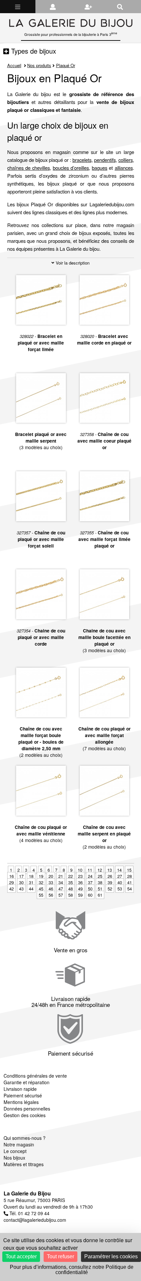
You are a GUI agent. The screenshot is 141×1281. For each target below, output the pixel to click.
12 (99, 870)
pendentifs (105, 159)
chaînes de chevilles (28, 167)
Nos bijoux (14, 1157)
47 (60, 888)
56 (51, 895)
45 (41, 888)
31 (31, 882)
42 (11, 888)
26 (110, 876)
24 (90, 876)
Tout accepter (21, 1256)
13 (109, 870)
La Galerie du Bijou (27, 1193)
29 (11, 882)
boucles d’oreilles (71, 167)
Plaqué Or (65, 65)
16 (11, 876)
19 (41, 876)
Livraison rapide (20, 1089)
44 (31, 888)
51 (100, 888)
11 (90, 870)
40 (119, 882)
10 (80, 870)
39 (110, 882)
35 (70, 882)
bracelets (81, 159)
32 (41, 882)
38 (100, 882)
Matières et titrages (24, 1164)
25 (100, 876)
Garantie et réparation (27, 1082)
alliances (124, 167)
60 (90, 895)
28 (129, 876)
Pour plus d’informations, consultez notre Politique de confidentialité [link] (71, 1269)
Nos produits (39, 65)
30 (21, 882)
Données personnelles (27, 1108)
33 (51, 882)
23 (80, 876)
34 (60, 882)
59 (80, 895)
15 (129, 870)
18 (31, 876)
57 (60, 895)
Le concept (15, 1151)
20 (51, 876)
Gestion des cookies (25, 1115)
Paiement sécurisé (23, 1095)
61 (100, 895)
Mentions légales (21, 1102)
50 (90, 888)
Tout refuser (60, 1256)
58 (70, 895)
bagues (99, 167)
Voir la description (72, 263)
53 (119, 888)
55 (41, 895)
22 (70, 876)
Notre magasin (19, 1144)
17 (21, 876)
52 (110, 888)
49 (80, 888)
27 (119, 876)
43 (21, 888)
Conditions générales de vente (35, 1075)
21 (60, 876)
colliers (125, 159)
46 (51, 888)
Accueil (14, 65)
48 (70, 888)
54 (129, 888)
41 (129, 882)
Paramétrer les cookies (111, 1256)
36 (80, 882)
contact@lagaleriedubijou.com (35, 1220)
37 (90, 882)
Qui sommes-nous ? (25, 1138)
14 (119, 870)
